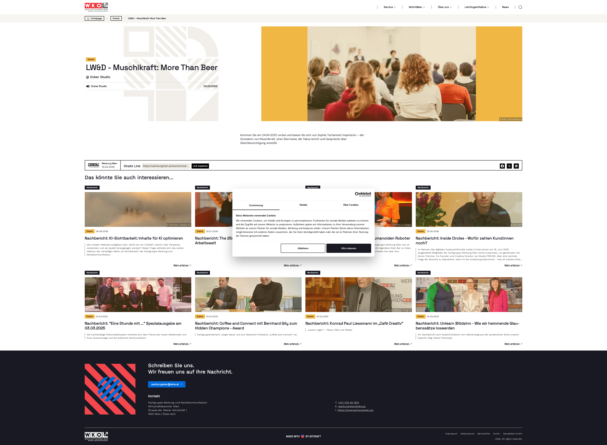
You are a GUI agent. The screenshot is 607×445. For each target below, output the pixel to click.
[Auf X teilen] (509, 166)
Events (116, 18)
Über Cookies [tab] (351, 204)
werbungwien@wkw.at (165, 384)
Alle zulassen (348, 248)
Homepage (96, 18)
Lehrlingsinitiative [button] (475, 7)
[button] (518, 7)
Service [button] (388, 7)
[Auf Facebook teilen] (502, 166)
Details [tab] (303, 204)
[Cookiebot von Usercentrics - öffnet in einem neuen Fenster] (357, 194)
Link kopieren (200, 166)
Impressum (451, 433)
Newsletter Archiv (512, 433)
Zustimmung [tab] (256, 205)
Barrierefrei (484, 433)
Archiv (496, 433)
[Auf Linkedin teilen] (516, 166)
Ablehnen (303, 248)
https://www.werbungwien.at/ (355, 410)
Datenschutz (467, 433)
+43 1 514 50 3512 (348, 402)
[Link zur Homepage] (96, 7)
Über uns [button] (443, 7)
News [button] (505, 7)
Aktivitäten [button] (415, 7)
